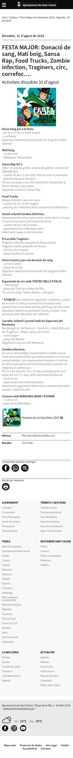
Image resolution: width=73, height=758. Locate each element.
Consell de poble (11, 666)
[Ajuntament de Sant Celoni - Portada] (36, 4)
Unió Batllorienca (11, 676)
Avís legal (51, 745)
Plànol (43, 546)
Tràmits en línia (48, 507)
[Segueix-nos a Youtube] (24, 730)
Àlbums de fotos (49, 676)
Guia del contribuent (51, 526)
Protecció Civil (9, 623)
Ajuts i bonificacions (51, 531)
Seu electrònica (48, 517)
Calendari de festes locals (16, 551)
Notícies (44, 662)
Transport (7, 671)
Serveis (6, 662)
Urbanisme (8, 641)
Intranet (45, 748)
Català (5, 555)
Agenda (60, 17)
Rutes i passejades (50, 555)
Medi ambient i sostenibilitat (10, 599)
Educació (7, 569)
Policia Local (9, 618)
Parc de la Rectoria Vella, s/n (38, 435)
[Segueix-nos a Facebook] (6, 730)
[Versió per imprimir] (6, 487)
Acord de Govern (11, 521)
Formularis (46, 680)
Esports (6, 583)
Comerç (6, 560)
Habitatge (7, 592)
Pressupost (8, 526)
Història (44, 565)
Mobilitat (6, 609)
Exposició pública (50, 521)
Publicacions (47, 671)
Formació (7, 588)
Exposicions (46, 666)
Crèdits (65, 745)
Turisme (44, 551)
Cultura (13, 17)
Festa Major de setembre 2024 (37, 17)
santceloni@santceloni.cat (18, 708)
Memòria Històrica (12, 604)
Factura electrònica (50, 512)
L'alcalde (7, 507)
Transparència (9, 531)
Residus (6, 628)
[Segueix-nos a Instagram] (15, 730)
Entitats (6, 579)
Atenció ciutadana (11, 546)
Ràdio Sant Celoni (50, 685)
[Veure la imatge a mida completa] (36, 107)
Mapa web (10, 745)
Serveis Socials (10, 637)
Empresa (7, 574)
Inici (4, 17)
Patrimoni (45, 560)
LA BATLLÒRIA (10, 652)
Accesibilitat (30, 748)
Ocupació (7, 614)
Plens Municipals (11, 517)
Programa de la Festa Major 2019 (40, 417)
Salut (4, 632)
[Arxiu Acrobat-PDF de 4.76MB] (11, 417)
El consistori (8, 512)
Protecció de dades (31, 745)
